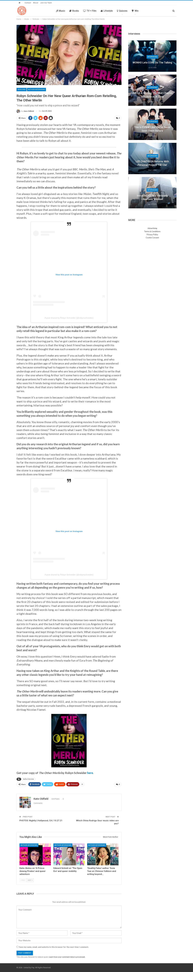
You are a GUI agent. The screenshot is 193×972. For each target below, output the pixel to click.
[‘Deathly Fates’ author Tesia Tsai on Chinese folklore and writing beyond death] (103, 854)
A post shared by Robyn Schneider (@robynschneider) (69, 318)
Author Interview (28, 779)
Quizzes (123, 10)
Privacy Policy (152, 234)
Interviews (152, 57)
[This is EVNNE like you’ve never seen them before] (152, 124)
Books (75, 10)
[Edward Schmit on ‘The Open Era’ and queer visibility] (69, 854)
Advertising (152, 228)
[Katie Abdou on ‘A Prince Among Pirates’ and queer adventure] (35, 854)
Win (136, 10)
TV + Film (91, 10)
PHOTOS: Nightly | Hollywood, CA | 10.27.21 (40, 820)
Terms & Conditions (152, 231)
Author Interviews (36, 90)
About (35, 3)
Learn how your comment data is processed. (67, 957)
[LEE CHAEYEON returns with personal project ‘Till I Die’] (152, 158)
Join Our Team (46, 3)
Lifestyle (108, 10)
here (90, 773)
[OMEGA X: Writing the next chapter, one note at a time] (152, 90)
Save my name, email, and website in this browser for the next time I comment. (54, 947)
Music (62, 10)
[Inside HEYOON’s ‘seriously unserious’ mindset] (152, 192)
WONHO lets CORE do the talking (152, 62)
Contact (28, 3)
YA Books (22, 90)
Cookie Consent (152, 237)
